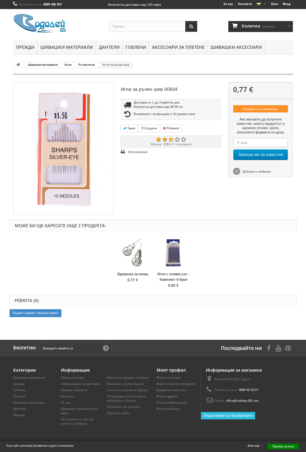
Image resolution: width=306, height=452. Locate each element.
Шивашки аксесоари (236, 47)
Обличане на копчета (123, 407)
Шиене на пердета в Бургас (128, 378)
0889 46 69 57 (248, 390)
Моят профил (171, 370)
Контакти (245, 4)
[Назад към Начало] (18, 65)
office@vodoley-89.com (242, 400)
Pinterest (172, 128)
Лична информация (172, 402)
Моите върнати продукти (176, 384)
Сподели (150, 128)
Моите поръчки (168, 378)
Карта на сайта (118, 413)
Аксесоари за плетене (178, 47)
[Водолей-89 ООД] (57, 23)
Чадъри (19, 415)
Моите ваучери (168, 409)
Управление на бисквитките (228, 415)
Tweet (130, 128)
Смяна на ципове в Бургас (127, 390)
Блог (274, 4)
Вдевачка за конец (132, 274)
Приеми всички (283, 446)
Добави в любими (256, 171)
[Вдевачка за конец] (132, 252)
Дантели (109, 47)
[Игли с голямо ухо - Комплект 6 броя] (173, 252)
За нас (228, 4)
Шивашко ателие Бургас (125, 384)
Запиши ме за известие (260, 154)
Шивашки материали (66, 47)
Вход (286, 4)
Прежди (25, 47)
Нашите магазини (74, 390)
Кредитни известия (171, 390)
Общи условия (72, 378)
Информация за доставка (80, 384)
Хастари (19, 396)
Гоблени (136, 47)
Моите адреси (167, 396)
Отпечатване (138, 152)
